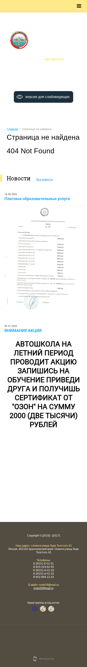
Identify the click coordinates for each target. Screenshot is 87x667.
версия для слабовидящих (47, 97)
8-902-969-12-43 (43, 87)
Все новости (44, 179)
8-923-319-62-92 (56, 78)
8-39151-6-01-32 (57, 83)
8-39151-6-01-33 (30, 83)
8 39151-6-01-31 (30, 78)
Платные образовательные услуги (37, 198)
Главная (12, 129)
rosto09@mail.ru (43, 588)
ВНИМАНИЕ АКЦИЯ (23, 330)
